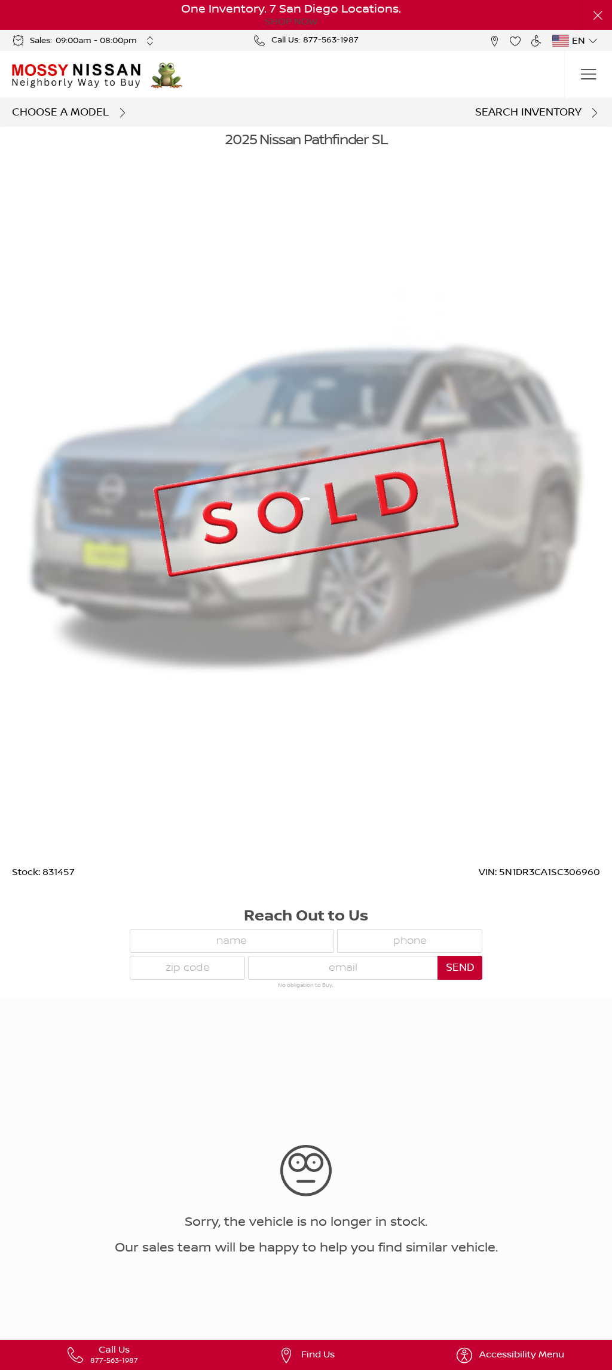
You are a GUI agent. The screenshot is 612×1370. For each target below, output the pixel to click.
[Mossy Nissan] (77, 75)
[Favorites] (514, 40)
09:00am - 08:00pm (96, 40)
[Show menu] (588, 75)
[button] (597, 15)
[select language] (592, 40)
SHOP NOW (291, 21)
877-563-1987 (331, 40)
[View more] (150, 40)
